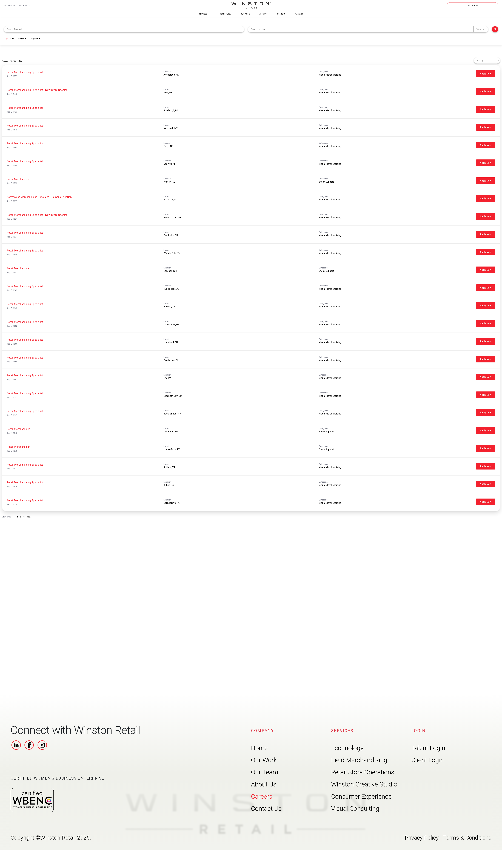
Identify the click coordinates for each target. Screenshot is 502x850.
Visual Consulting (355, 808)
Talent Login (9, 5)
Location (20, 38)
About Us (263, 14)
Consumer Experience (361, 796)
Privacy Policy (422, 837)
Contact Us (266, 808)
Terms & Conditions (467, 837)
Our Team (281, 14)
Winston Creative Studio (364, 784)
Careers (299, 14)
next (29, 516)
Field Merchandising (359, 760)
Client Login (24, 5)
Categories (34, 38)
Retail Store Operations (362, 772)
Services (203, 14)
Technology (225, 14)
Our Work (245, 14)
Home (259, 748)
